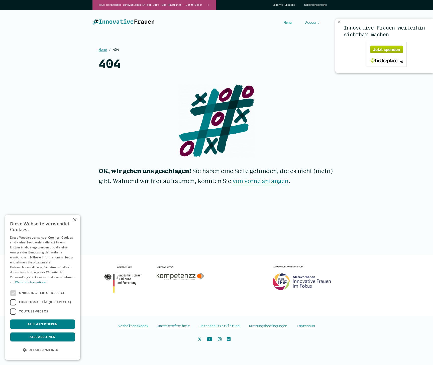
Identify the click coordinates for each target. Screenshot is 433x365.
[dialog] (42, 287)
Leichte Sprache (284, 5)
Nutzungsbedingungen (268, 326)
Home (103, 50)
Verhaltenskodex (133, 326)
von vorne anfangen (260, 181)
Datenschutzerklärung (219, 326)
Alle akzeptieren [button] (42, 324)
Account (312, 23)
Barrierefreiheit (174, 326)
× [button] (74, 220)
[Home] (123, 23)
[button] (42, 350)
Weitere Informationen (31, 282)
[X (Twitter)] (199, 340)
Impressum (306, 326)
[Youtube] (209, 340)
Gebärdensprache (315, 5)
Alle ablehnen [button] (42, 337)
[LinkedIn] (229, 340)
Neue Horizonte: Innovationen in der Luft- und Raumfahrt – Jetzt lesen (150, 5)
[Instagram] (220, 340)
